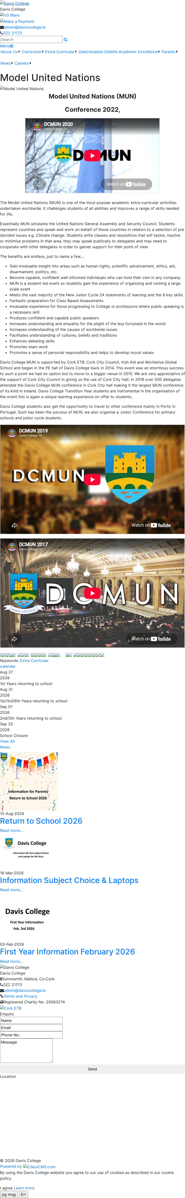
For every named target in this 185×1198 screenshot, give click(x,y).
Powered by (11, 1166)
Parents (168, 51)
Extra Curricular (34, 660)
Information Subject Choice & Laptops (69, 880)
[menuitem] (10, 54)
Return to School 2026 (41, 821)
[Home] (92, 3)
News (5, 747)
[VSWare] (9, 14)
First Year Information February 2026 (67, 951)
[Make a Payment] (17, 21)
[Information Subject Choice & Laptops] (29, 851)
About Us (9, 51)
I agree (6, 1188)
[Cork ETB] (10, 1007)
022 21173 (12, 33)
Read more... (11, 830)
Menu (5, 45)
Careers (22, 63)
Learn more (24, 1188)
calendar (8, 666)
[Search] (65, 39)
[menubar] (92, 60)
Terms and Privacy (20, 996)
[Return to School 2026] (29, 780)
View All (7, 741)
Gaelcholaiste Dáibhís (98, 51)
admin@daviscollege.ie (25, 27)
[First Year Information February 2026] (29, 916)
